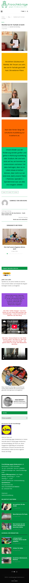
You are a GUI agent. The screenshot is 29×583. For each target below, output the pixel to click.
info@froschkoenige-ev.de (8, 470)
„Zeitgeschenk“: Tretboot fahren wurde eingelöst (19, 539)
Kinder (9, 192)
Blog (9, 17)
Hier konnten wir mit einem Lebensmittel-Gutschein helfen (19, 525)
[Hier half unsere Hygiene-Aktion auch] (14, 237)
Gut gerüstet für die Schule (19, 505)
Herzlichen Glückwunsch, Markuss (20, 558)
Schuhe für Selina (18, 548)
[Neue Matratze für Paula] (6, 516)
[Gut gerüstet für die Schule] (6, 507)
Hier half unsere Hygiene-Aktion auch (14, 248)
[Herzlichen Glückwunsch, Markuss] (6, 560)
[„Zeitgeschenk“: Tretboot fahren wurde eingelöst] (6, 540)
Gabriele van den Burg (15, 27)
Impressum (4, 493)
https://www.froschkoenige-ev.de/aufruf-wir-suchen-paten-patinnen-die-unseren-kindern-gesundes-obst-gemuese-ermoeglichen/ (13, 388)
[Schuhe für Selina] (6, 550)
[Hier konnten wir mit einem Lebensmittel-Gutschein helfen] (6, 526)
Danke (4, 192)
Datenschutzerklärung (7, 495)
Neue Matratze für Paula (20, 514)
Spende (15, 192)
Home (3, 17)
